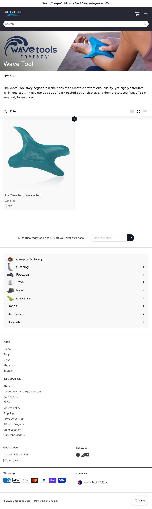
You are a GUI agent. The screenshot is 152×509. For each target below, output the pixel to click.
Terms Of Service (13, 418)
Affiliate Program (13, 424)
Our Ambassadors (14, 434)
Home (7, 349)
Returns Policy (11, 407)
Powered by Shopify (46, 500)
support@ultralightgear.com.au (22, 391)
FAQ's (6, 402)
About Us (9, 365)
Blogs (6, 359)
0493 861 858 (11, 397)
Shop (6, 354)
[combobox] (76, 24)
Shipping (8, 413)
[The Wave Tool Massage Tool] (38, 164)
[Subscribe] (130, 237)
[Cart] (137, 13)
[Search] (146, 24)
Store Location (12, 429)
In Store (8, 370)
